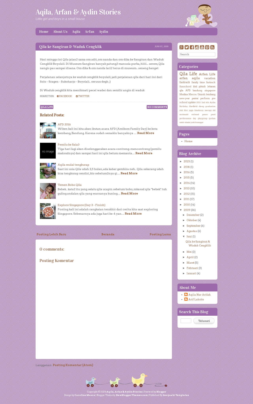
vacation (209, 78)
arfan (183, 78)
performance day (187, 118)
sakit (181, 122)
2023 (187, 161)
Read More (145, 133)
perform (205, 98)
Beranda (107, 234)
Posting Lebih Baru (51, 234)
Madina (183, 94)
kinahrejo (198, 110)
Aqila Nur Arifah (199, 294)
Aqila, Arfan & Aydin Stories (78, 11)
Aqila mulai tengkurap (73, 164)
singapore (210, 90)
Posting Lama (160, 234)
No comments (157, 107)
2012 (187, 193)
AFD (188, 90)
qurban (212, 118)
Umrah (201, 94)
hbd (195, 86)
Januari (191, 273)
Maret (190, 262)
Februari (192, 268)
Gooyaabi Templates (176, 395)
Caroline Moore (85, 395)
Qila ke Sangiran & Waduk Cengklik (70, 46)
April (190, 257)
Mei (189, 251)
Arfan (89, 31)
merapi (208, 110)
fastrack (184, 82)
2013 (198, 102)
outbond (195, 114)
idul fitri (183, 110)
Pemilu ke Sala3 (68, 144)
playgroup (202, 118)
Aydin (103, 31)
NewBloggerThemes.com (132, 395)
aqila (196, 78)
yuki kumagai (197, 122)
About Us (60, 31)
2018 (187, 166)
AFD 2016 (64, 124)
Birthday (183, 106)
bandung (197, 90)
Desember (193, 214)
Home (43, 31)
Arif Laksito (196, 299)
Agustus (192, 231)
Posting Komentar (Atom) (73, 365)
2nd (203, 102)
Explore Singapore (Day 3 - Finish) (81, 205)
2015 (187, 177)
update (192, 102)
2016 (187, 172)
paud (213, 114)
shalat (187, 122)
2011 (186, 199)
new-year (184, 98)
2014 (187, 182)
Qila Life (47, 107)
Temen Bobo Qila (70, 184)
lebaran (211, 86)
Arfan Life (207, 74)
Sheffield (193, 106)
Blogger (161, 391)
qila (181, 90)
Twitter (83, 96)
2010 (187, 204)
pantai (195, 98)
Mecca (192, 94)
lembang (210, 94)
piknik (202, 86)
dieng (201, 106)
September (193, 225)
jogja (191, 110)
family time (198, 82)
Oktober (192, 220)
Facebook (65, 96)
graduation (210, 106)
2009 (187, 210)
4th (207, 102)
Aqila (76, 31)
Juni (189, 236)
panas (205, 114)
